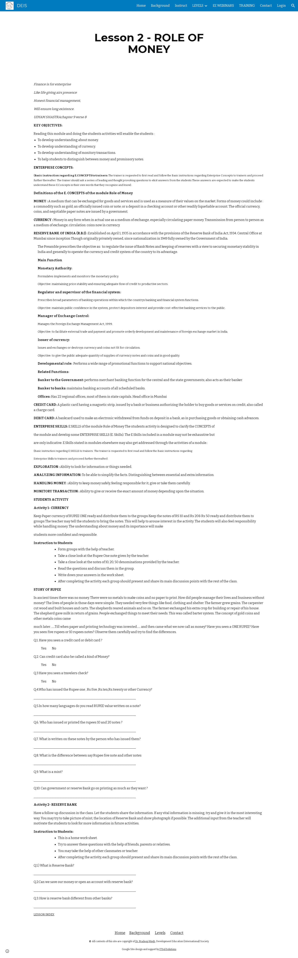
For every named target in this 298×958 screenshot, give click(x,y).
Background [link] (160, 6)
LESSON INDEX (44, 914)
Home (120, 933)
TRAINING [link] (247, 6)
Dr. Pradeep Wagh (145, 941)
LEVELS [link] (197, 6)
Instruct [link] (181, 6)
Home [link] (141, 6)
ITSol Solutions (167, 949)
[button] (293, 6)
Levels (160, 933)
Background (139, 933)
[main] (149, 43)
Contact (176, 933)
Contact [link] (266, 6)
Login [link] (281, 6)
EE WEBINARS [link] (223, 6)
